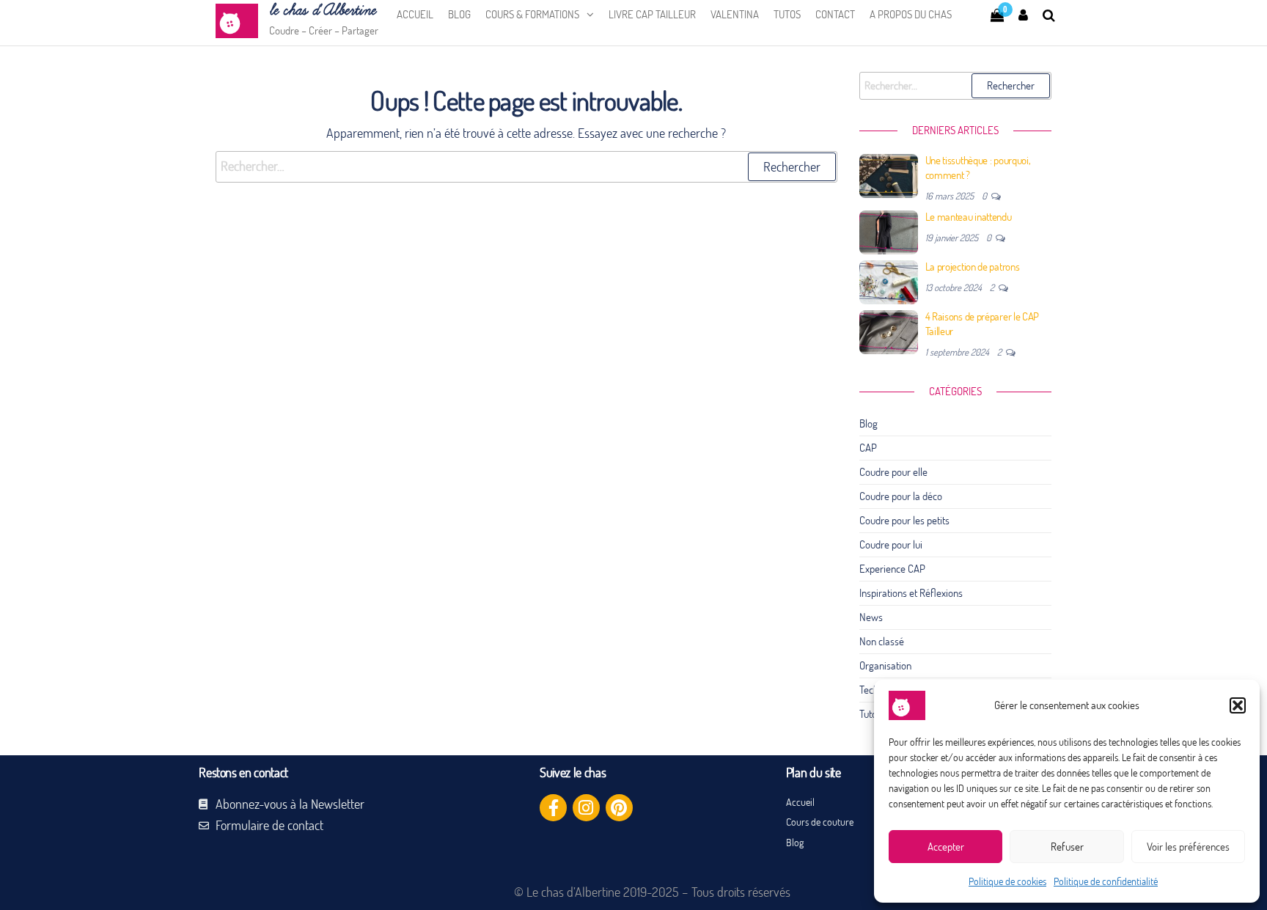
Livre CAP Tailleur (652, 14)
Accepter (946, 847)
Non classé (881, 641)
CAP (868, 448)
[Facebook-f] (553, 807)
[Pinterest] (619, 807)
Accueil (415, 14)
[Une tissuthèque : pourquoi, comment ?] (888, 175)
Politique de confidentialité (1106, 881)
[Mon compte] (1023, 15)
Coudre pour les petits (904, 520)
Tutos (787, 14)
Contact (835, 14)
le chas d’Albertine (322, 10)
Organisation (885, 665)
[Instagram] (586, 807)
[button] (1237, 705)
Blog (459, 14)
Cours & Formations (532, 14)
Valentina (734, 14)
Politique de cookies (1007, 881)
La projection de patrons (972, 267)
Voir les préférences (1188, 847)
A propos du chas (911, 14)
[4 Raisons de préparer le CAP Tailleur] (888, 331)
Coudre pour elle (893, 472)
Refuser (1067, 847)
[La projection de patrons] (888, 281)
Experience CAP (892, 569)
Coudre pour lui (890, 544)
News (871, 617)
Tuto (868, 714)
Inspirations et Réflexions (911, 593)
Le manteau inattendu (968, 217)
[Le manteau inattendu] (888, 231)
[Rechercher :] (526, 167)
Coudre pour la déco (900, 496)
